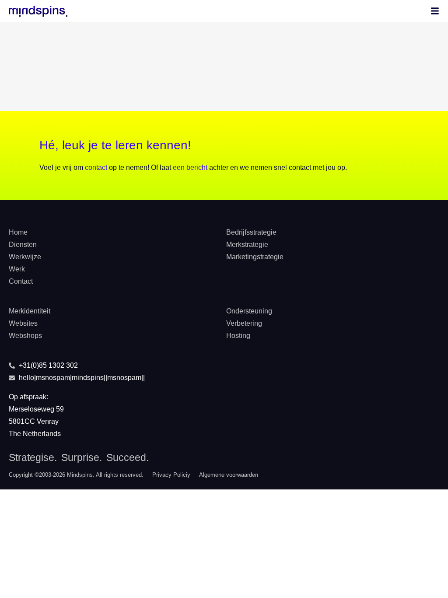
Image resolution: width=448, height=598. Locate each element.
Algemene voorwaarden (228, 474)
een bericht (190, 167)
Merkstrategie (247, 244)
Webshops (25, 335)
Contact (21, 281)
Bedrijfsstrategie (251, 232)
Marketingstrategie (255, 256)
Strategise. (33, 457)
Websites (23, 323)
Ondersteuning (249, 311)
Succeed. (127, 457)
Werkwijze (25, 256)
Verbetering (244, 323)
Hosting (238, 335)
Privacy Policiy (171, 474)
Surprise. (81, 457)
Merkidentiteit (29, 311)
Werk (17, 269)
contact (96, 167)
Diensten (23, 244)
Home (18, 232)
